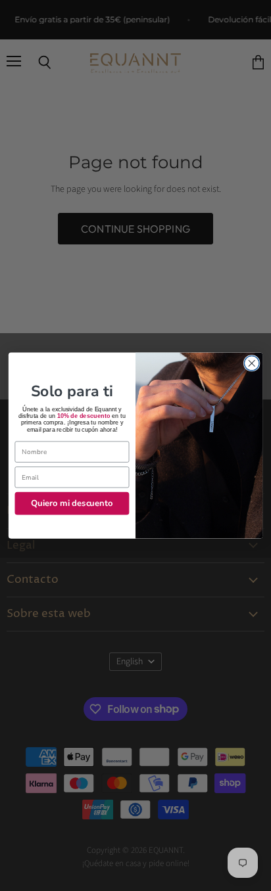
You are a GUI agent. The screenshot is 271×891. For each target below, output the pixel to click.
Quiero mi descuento (72, 503)
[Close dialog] (251, 363)
